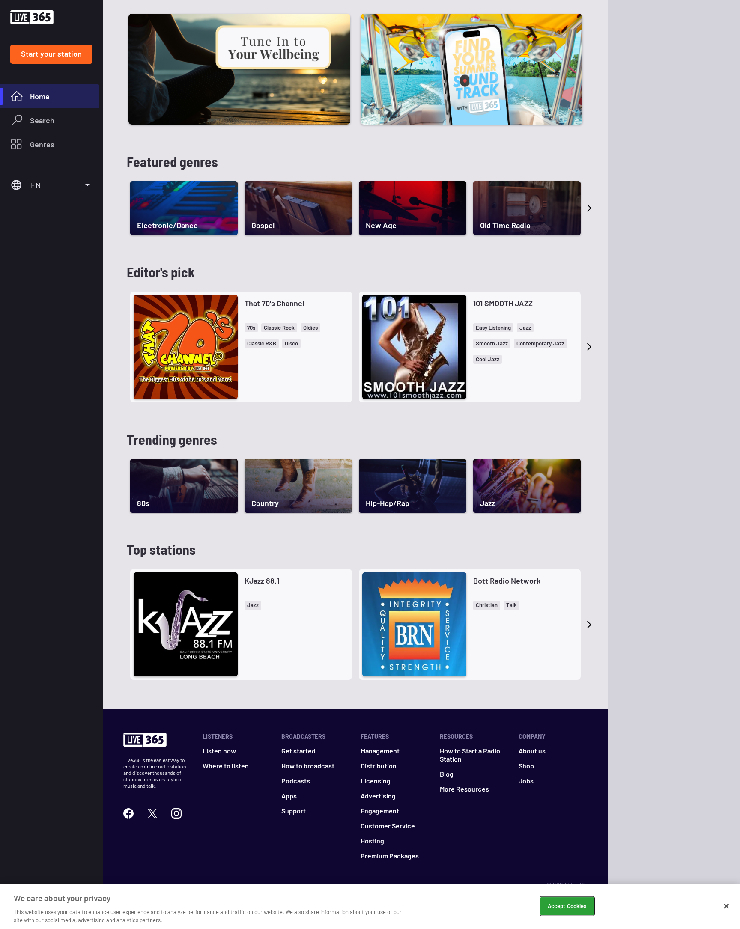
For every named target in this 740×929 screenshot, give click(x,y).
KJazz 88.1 (262, 580)
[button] (251, 327)
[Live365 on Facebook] (128, 812)
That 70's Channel (274, 303)
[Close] (726, 906)
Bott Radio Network (506, 580)
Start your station (51, 53)
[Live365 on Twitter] (152, 812)
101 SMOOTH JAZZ (503, 303)
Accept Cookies (567, 905)
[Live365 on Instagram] (176, 812)
